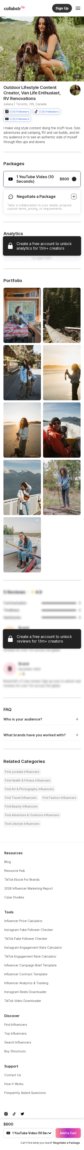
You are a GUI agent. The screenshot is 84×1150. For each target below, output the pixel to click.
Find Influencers (15, 1024)
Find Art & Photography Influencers (29, 789)
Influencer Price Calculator (23, 921)
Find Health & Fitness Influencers (27, 780)
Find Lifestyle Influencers (22, 823)
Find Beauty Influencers (21, 806)
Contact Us (12, 1075)
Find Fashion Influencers (59, 798)
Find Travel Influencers (21, 798)
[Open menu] (78, 8)
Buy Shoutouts (15, 1051)
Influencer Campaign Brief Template (30, 965)
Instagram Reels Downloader (25, 992)
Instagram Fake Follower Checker (28, 930)
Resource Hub (14, 870)
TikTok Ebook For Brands (22, 879)
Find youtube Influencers (22, 772)
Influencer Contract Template (25, 974)
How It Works (13, 1084)
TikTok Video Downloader (22, 1001)
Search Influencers (17, 1042)
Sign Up (62, 8)
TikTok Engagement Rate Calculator (30, 956)
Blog (7, 862)
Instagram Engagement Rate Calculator (33, 947)
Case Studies (14, 897)
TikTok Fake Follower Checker (25, 938)
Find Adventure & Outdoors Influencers (32, 815)
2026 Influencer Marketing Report (28, 888)
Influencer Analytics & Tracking (26, 983)
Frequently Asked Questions (25, 1093)
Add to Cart (68, 1133)
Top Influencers (15, 1033)
